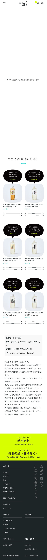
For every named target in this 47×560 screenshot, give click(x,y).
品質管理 (6, 532)
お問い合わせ (29, 539)
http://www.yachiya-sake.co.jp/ (22, 353)
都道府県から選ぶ (8, 488)
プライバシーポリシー (31, 555)
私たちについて (7, 521)
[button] (3, 3)
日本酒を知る (7, 508)
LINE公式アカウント (31, 549)
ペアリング (6, 484)
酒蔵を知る (6, 504)
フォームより (29, 545)
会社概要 (6, 525)
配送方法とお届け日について (20, 457)
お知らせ (28, 514)
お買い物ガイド (8, 539)
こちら (29, 80)
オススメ (6, 472)
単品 (4, 480)
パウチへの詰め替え (9, 528)
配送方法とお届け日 (9, 492)
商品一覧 (6, 466)
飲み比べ (6, 476)
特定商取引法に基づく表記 (11, 555)
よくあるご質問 (7, 545)
